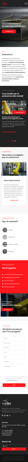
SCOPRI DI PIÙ (7, 309)
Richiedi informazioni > (9, 132)
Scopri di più (8, 31)
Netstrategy (22, 459)
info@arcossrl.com (7, 433)
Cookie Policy (10, 459)
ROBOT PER (11, 304)
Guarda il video (19, 112)
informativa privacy (13, 380)
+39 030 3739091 (8, 430)
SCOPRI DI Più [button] (14, 200)
